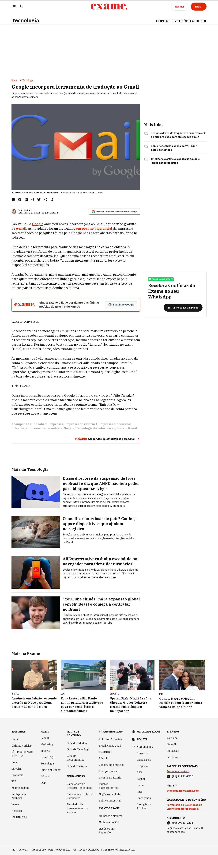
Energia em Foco (109, 771)
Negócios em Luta (109, 794)
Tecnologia (25, 20)
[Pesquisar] (21, 6)
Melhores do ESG (109, 822)
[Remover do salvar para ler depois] (52, 199)
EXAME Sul (105, 752)
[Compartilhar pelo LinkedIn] (26, 199)
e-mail (21, 228)
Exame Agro (48, 757)
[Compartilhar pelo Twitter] (39, 199)
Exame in (142, 753)
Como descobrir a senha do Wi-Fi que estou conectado (174, 147)
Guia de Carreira (77, 766)
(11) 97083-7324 (182, 822)
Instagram (173, 750)
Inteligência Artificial (18, 796)
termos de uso (38, 850)
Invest (15, 804)
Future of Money (50, 769)
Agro (140, 791)
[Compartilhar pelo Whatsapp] (13, 199)
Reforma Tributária (111, 739)
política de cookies (59, 850)
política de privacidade (86, 850)
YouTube (172, 738)
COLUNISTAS (19, 817)
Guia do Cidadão (77, 743)
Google (37, 224)
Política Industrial (110, 800)
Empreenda (144, 798)
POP (43, 782)
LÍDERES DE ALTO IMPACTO (22, 753)
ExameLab (162, 21)
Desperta (142, 766)
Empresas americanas (115, 424)
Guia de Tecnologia (78, 749)
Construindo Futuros (111, 764)
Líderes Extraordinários (108, 785)
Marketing (47, 744)
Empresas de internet (80, 424)
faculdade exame (148, 731)
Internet (17, 428)
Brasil (15, 762)
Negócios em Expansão (106, 830)
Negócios (17, 810)
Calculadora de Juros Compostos (79, 796)
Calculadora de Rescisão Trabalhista (79, 785)
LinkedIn (172, 744)
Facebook (172, 757)
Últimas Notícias (21, 745)
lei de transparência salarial (118, 850)
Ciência (45, 776)
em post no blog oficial (94, 228)
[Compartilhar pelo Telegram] (32, 199)
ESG (13, 781)
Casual (45, 738)
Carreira (16, 768)
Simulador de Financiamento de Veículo (78, 808)
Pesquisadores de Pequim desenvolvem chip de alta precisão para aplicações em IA (178, 134)
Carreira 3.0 (144, 759)
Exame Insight (20, 787)
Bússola (103, 758)
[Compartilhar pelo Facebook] (20, 199)
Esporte (45, 750)
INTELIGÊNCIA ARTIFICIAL (190, 21)
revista (142, 739)
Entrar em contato (178, 771)
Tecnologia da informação (95, 428)
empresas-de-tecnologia (44, 428)
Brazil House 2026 (110, 745)
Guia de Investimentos (75, 757)
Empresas (55, 424)
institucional (19, 850)
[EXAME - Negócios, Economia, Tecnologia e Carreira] (109, 7)
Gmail (132, 428)
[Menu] (14, 6)
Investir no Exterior (111, 777)
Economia (17, 775)
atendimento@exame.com (183, 790)
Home (14, 80)
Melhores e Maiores (110, 815)
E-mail (122, 428)
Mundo (45, 731)
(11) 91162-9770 (182, 776)
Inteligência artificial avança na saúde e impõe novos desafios (175, 160)
